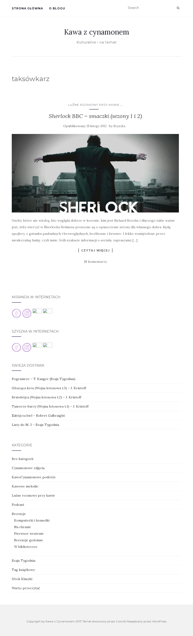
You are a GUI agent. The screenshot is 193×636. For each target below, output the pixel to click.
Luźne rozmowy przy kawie (94, 104)
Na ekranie (22, 527)
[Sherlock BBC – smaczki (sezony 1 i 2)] (95, 173)
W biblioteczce (25, 547)
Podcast (18, 505)
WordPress (159, 621)
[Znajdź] (178, 8)
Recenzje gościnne (28, 540)
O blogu (57, 8)
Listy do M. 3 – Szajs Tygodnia (35, 425)
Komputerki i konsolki (31, 520)
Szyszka (119, 126)
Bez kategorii (22, 459)
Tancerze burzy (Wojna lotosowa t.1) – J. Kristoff (50, 406)
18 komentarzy (95, 261)
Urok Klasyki (22, 579)
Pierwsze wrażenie (29, 533)
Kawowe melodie (25, 486)
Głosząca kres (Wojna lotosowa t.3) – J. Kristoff (49, 388)
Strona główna (27, 8)
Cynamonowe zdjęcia (28, 468)
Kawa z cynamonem (96, 31)
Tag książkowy (23, 570)
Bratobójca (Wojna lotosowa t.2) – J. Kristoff (46, 397)
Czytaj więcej (95, 250)
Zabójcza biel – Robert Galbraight (38, 415)
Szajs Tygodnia (23, 560)
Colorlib (121, 621)
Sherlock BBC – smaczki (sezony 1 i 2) (95, 116)
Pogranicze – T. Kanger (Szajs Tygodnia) (43, 379)
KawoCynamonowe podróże (34, 477)
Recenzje (19, 514)
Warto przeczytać (26, 588)
